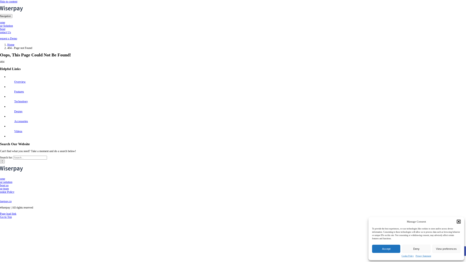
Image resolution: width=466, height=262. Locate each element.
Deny (416, 248)
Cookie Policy (408, 256)
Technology (21, 101)
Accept (386, 248)
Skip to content (8, 1)
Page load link (8, 213)
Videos (18, 131)
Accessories (21, 121)
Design (18, 111)
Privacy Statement (423, 256)
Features (19, 91)
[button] (459, 221)
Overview (20, 81)
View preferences (446, 248)
